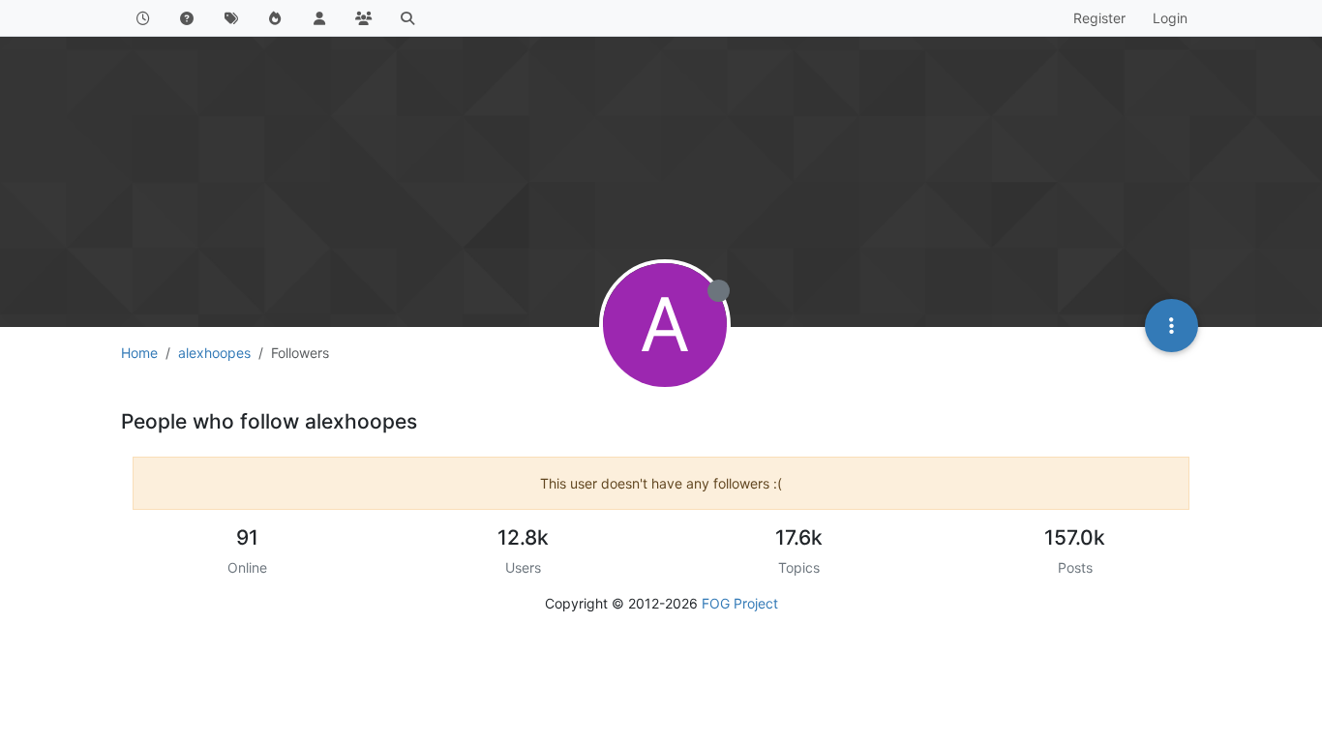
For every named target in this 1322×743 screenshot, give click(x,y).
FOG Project (740, 603)
